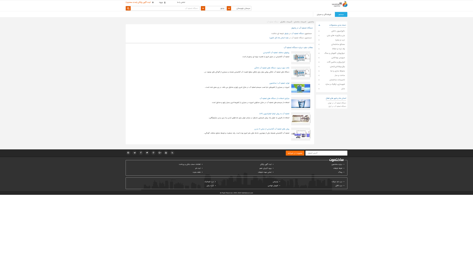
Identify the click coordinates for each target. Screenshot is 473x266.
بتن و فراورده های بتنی (336, 35)
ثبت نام (198, 168)
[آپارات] (166, 153)
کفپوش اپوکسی (273, 185)
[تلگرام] (134, 153)
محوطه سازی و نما (337, 70)
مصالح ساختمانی (338, 44)
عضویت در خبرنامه (295, 153)
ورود (161, 2)
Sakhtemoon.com (247, 193)
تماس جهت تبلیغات (264, 172)
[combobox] (239, 8)
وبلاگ (340, 172)
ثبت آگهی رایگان (265, 164)
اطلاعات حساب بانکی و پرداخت (190, 164)
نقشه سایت (197, 172)
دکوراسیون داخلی (338, 31)
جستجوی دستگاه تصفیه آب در (291, 37)
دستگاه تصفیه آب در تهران (337, 103)
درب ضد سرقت (337, 182)
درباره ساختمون (336, 164)
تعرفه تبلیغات (337, 168)
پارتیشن (275, 182)
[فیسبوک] (141, 153)
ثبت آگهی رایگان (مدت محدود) (138, 2)
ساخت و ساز (340, 75)
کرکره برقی (210, 185)
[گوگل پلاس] (160, 153)
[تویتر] (147, 153)
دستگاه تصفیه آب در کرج (337, 106)
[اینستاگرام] (128, 153)
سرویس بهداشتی (338, 57)
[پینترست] (153, 153)
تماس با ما (181, 2)
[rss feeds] (172, 153)
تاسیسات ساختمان (337, 79)
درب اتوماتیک (209, 182)
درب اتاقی (338, 185)
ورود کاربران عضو (265, 168)
